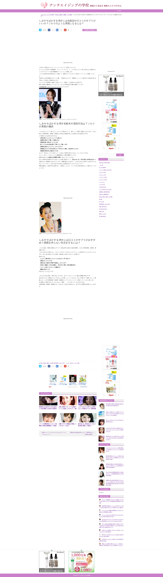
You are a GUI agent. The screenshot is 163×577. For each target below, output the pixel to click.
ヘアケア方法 (102, 184)
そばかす (72, 363)
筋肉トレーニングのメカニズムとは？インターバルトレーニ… (54, 433)
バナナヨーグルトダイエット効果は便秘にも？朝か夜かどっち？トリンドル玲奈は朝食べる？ (115, 449)
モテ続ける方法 (102, 187)
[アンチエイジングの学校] (81, 5)
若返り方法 (101, 211)
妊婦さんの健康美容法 (104, 194)
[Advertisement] (68, 49)
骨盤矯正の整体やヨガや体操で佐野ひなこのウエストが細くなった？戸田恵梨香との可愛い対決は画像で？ (115, 466)
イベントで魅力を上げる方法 (105, 169)
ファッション (102, 182)
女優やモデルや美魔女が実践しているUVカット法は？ (67, 424)
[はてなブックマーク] (57, 30)
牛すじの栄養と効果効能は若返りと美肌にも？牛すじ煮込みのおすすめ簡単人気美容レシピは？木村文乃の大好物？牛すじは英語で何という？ (111, 525)
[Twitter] (40, 30)
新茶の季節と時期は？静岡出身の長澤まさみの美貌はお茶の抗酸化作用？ (115, 404)
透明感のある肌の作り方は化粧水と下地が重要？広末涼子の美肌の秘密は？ (48, 408)
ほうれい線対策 (102, 167)
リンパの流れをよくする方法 (105, 189)
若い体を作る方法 (103, 208)
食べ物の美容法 (102, 216)
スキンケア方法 (102, 172)
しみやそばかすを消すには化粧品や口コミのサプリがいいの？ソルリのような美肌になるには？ (115, 430)
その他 (101, 165)
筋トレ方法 (101, 201)
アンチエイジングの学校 (84, 575)
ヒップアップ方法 (103, 179)
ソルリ (75, 363)
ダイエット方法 (102, 174)
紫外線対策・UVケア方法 (59, 363)
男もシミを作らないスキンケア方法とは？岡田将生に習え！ (115, 421)
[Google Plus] (69, 29)
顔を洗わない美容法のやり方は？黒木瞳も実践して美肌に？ (87, 424)
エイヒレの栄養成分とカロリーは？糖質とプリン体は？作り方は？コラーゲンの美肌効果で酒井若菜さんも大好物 (111, 501)
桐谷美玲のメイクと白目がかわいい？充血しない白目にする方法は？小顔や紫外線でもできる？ (115, 438)
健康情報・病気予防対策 (104, 191)
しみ (68, 363)
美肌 (78, 363)
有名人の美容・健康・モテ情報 (46, 363)
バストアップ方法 (103, 177)
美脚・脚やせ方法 (103, 206)
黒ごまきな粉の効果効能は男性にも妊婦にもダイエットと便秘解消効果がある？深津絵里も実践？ (115, 474)
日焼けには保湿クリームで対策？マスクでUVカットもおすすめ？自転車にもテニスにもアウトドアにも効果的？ (115, 413)
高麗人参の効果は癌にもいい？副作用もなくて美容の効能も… (82, 433)
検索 (120, 10)
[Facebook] (49, 30)
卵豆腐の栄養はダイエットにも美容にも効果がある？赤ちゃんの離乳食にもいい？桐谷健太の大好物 (115, 457)
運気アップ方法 (102, 213)
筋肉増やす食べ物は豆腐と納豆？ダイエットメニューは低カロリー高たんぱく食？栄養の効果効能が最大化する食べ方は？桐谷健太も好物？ (115, 483)
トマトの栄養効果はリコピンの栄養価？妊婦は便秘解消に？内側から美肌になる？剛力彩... (48, 425)
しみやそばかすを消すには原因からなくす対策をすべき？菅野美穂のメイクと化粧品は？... (87, 408)
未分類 (100, 199)
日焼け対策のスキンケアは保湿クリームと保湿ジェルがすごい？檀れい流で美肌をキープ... (67, 408)
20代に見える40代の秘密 (104, 162)
